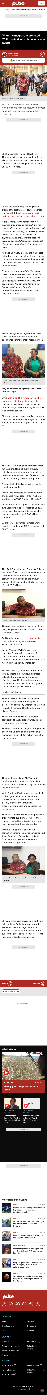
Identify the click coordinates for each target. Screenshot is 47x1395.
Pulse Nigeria (7, 1365)
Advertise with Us (9, 1346)
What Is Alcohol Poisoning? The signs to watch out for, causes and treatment (28, 1223)
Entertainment (19, 1245)
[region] (23, 1111)
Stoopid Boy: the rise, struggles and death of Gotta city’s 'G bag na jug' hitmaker (28, 1251)
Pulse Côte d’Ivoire (31, 1371)
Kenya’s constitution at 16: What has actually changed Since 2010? (28, 1236)
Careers (30, 1326)
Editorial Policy (33, 1341)
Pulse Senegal (33, 1365)
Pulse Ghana (7, 1370)
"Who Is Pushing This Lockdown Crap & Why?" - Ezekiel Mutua (31, 1119)
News (8, 9)
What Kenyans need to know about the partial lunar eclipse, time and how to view (27, 1278)
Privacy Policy (8, 1355)
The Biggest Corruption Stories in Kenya (21, 1088)
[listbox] (23, 1111)
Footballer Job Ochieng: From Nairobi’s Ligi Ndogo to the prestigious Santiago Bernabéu (29, 1209)
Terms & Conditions (10, 1350)
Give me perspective (11, 991)
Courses (30, 1330)
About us (5, 1341)
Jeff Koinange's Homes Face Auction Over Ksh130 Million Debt (12, 1119)
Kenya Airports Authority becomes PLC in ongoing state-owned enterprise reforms (27, 1264)
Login (42, 3)
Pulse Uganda (8, 1374)
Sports (30, 1321)
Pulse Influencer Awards (34, 1347)
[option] (12, 1112)
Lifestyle (5, 1330)
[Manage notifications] (42, 1390)
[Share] (42, 54)
